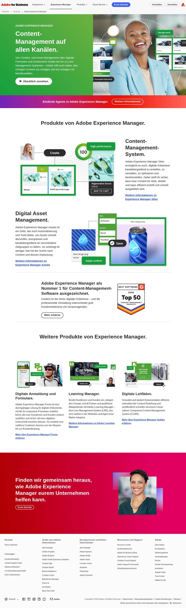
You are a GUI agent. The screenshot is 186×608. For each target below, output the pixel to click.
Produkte (81, 4)
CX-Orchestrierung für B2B (15, 571)
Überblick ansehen (35, 81)
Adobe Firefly (85, 556)
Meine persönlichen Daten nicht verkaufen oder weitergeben (144, 603)
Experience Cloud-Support (127, 557)
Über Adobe (159, 545)
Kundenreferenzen (124, 549)
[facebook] (23, 599)
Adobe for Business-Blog (127, 553)
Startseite (5, 12)
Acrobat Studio (48, 567)
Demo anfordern (11, 545)
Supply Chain (160, 572)
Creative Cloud (48, 575)
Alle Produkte (47, 548)
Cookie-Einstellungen (163, 599)
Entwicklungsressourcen (127, 568)
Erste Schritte (121, 4)
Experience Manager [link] (61, 4)
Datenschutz (128, 599)
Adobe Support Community (128, 564)
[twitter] (34, 599)
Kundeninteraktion (12, 559)
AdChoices (177, 603)
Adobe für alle (160, 580)
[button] (11, 599)
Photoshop (84, 571)
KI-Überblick (160, 549)
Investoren (159, 568)
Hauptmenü (37, 4)
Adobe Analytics (48, 552)
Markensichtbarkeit (12, 567)
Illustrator (83, 567)
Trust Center (160, 576)
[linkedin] (39, 599)
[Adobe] (183, 4)
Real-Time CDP (48, 591)
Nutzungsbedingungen (144, 599)
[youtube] (44, 599)
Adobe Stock (85, 560)
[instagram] (28, 599)
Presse (157, 561)
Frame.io (45, 583)
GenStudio (46, 587)
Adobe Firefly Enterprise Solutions (55, 560)
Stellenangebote (161, 553)
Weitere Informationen (128, 101)
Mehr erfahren (52, 315)
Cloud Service (99, 4)
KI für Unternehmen (12, 575)
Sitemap (177, 599)
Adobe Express (48, 556)
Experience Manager (50, 579)
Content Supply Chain (13, 563)
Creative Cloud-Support (126, 561)
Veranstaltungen (161, 557)
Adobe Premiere (86, 575)
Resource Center (124, 545)
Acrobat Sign (47, 563)
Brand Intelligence (49, 571)
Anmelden (157, 4)
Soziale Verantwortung (164, 564)
